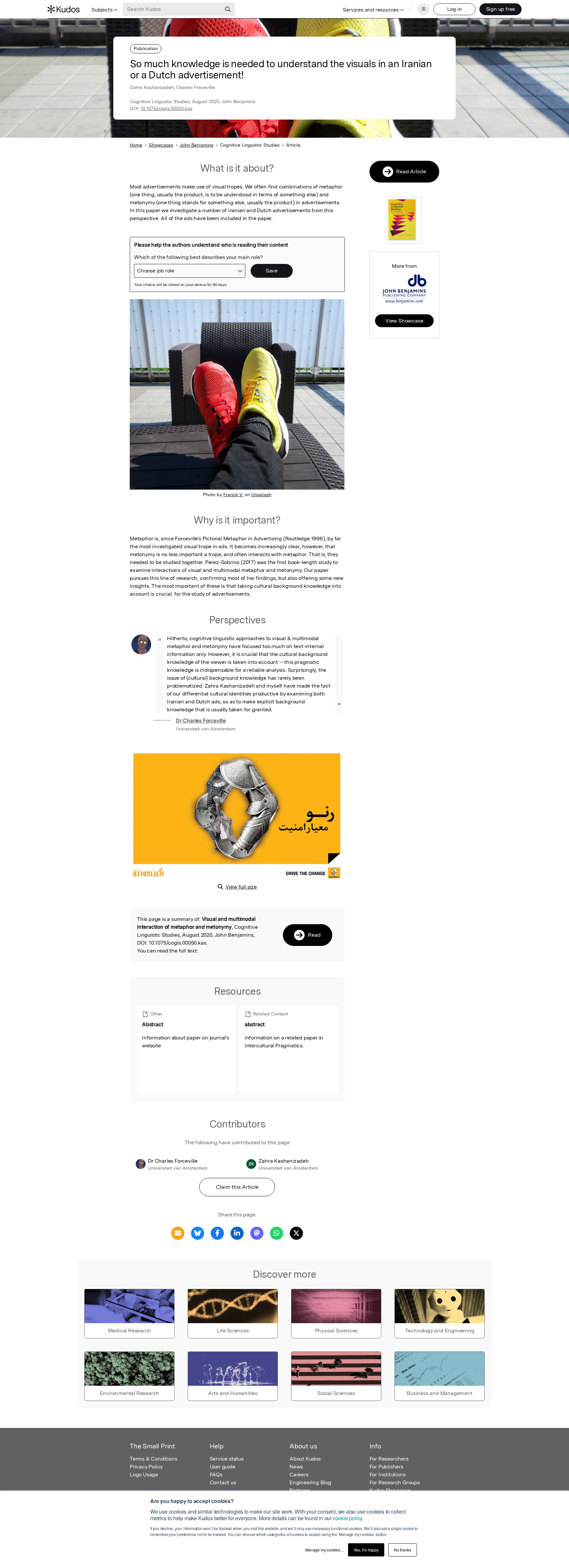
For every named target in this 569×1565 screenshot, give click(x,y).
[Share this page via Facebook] (217, 1233)
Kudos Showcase (390, 1490)
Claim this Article (237, 1187)
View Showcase (404, 321)
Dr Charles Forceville (201, 721)
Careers (299, 1474)
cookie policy (347, 1518)
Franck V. (233, 494)
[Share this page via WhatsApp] (276, 1233)
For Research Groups (394, 1482)
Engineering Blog (310, 1482)
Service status (227, 1459)
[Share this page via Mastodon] (257, 1233)
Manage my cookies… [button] (324, 1549)
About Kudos (305, 1459)
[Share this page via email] (178, 1233)
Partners (299, 1490)
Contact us (223, 1482)
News (296, 1467)
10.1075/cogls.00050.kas (166, 108)
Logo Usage (144, 1474)
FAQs (216, 1474)
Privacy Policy (146, 1467)
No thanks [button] (402, 1549)
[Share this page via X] (296, 1233)
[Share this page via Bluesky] (197, 1233)
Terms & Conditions (153, 1459)
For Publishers (386, 1467)
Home (136, 145)
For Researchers (389, 1459)
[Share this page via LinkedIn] (237, 1233)
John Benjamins (196, 145)
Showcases (161, 145)
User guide (222, 1467)
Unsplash (261, 494)
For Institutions (387, 1474)
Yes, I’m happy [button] (366, 1549)
